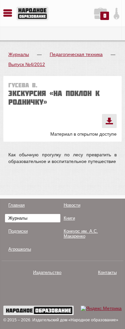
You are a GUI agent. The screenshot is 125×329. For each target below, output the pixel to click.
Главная (16, 205)
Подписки (18, 231)
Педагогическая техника (76, 54)
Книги (69, 218)
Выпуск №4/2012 (26, 64)
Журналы (18, 54)
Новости (72, 205)
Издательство (47, 272)
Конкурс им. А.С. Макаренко (81, 234)
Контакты (107, 272)
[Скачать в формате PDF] (109, 121)
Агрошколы (19, 249)
